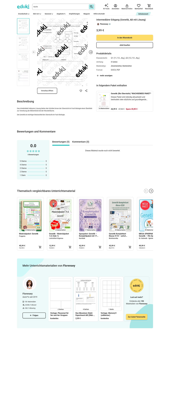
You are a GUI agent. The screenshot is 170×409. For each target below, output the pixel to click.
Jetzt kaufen (124, 45)
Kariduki (82, 238)
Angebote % (61, 14)
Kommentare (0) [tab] (80, 141)
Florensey (104, 24)
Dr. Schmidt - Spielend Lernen (150, 238)
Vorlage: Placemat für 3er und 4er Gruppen (59, 314)
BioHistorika (113, 238)
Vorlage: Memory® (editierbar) (109, 314)
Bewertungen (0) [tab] (61, 141)
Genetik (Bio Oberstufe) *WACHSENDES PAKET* (131, 93)
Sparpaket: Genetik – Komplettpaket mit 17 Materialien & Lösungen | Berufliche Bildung (89, 235)
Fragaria (22, 236)
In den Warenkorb (124, 38)
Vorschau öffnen (47, 91)
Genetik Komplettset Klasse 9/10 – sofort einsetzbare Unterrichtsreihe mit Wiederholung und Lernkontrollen (117, 235)
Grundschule (23, 14)
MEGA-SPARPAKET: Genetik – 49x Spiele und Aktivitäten (149, 235)
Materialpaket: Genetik (28, 234)
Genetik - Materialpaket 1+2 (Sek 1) (59, 235)
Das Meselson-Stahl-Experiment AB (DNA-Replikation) (84, 314)
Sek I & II (36, 14)
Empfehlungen (74, 14)
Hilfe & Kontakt (99, 14)
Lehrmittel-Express (56, 238)
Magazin (86, 14)
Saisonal (48, 14)
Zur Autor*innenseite (136, 317)
